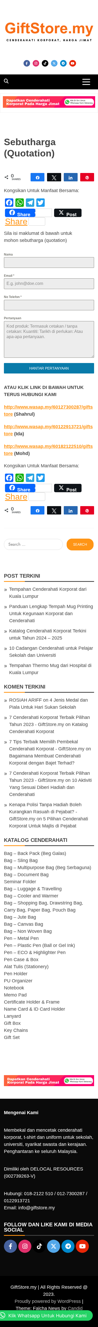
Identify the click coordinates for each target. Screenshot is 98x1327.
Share (16, 221)
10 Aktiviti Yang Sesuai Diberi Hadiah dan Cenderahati (50, 787)
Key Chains (16, 1030)
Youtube (72, 63)
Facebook (27, 63)
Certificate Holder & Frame (32, 1002)
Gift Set (12, 1037)
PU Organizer (18, 980)
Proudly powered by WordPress (48, 1301)
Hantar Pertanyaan (49, 368)
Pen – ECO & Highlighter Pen (35, 952)
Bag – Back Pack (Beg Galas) (35, 853)
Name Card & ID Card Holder (34, 1009)
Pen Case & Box (21, 959)
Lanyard (12, 1016)
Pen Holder (15, 973)
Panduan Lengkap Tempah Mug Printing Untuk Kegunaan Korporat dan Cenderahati (51, 613)
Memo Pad (15, 995)
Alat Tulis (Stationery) (26, 966)
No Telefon (13, 297)
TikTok (45, 63)
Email (9, 276)
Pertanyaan (12, 318)
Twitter (54, 63)
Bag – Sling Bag (21, 860)
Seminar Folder (20, 881)
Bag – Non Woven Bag (28, 931)
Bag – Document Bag (26, 874)
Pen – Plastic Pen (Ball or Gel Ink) (39, 945)
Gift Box (12, 1023)
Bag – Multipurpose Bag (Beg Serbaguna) (47, 867)
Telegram (63, 63)
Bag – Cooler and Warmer (31, 895)
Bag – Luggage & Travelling (33, 888)
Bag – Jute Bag (20, 917)
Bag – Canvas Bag (23, 924)
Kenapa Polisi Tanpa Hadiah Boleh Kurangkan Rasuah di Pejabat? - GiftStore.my (45, 811)
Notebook (14, 987)
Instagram (36, 63)
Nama (8, 254)
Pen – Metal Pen (21, 938)
